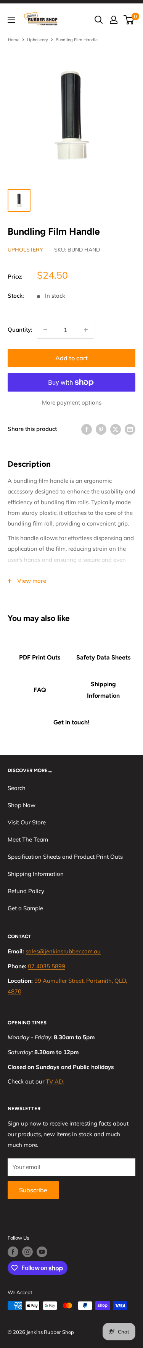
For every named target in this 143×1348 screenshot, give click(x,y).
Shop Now (21, 805)
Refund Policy (26, 891)
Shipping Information (103, 689)
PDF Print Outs (39, 657)
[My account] (113, 20)
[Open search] (99, 20)
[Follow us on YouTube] (42, 1251)
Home (13, 39)
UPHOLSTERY (25, 249)
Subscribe (33, 1190)
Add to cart (71, 358)
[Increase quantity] (86, 330)
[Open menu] (11, 20)
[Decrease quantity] (45, 330)
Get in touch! (71, 722)
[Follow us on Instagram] (27, 1251)
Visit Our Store (27, 822)
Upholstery (37, 39)
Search (17, 788)
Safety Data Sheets (103, 657)
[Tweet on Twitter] (115, 428)
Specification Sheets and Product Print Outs (65, 856)
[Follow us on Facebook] (13, 1251)
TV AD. (55, 1081)
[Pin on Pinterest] (101, 428)
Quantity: (20, 329)
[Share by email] (130, 428)
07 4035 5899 (46, 966)
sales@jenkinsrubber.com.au (63, 951)
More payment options (71, 402)
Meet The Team (28, 839)
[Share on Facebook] (86, 428)
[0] (129, 19)
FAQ (40, 689)
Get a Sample (25, 908)
